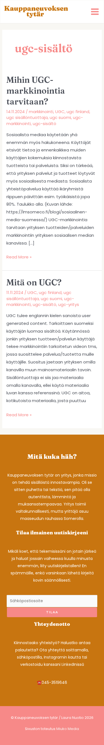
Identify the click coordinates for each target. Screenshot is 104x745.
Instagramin (55, 657)
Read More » (19, 257)
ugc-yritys (68, 304)
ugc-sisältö (44, 123)
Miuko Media (67, 728)
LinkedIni (70, 664)
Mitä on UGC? (34, 282)
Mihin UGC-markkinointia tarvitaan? (35, 91)
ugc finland (78, 111)
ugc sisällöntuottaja (27, 117)
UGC (60, 111)
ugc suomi (60, 117)
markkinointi (41, 111)
